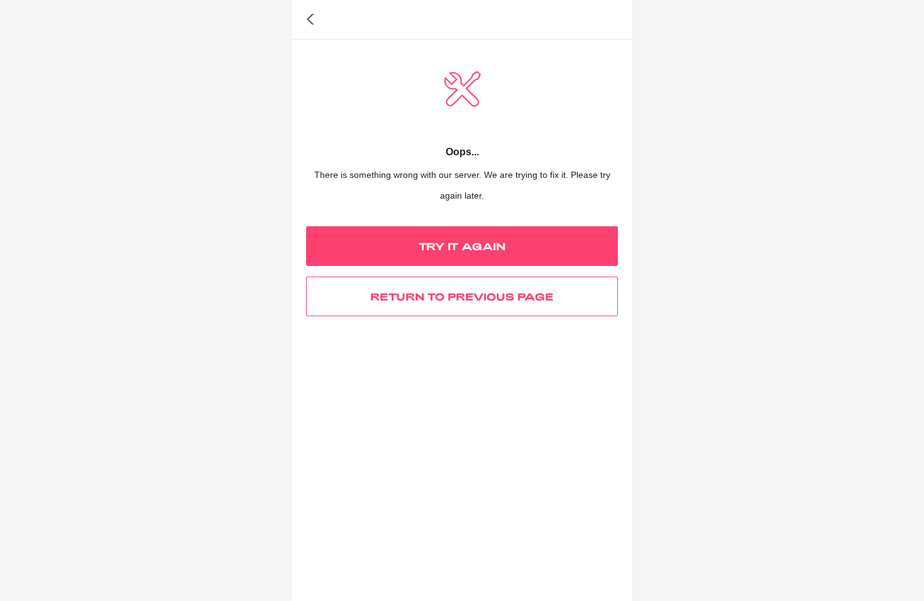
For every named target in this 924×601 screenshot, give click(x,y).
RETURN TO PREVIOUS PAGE (462, 296)
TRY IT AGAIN (462, 246)
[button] (310, 19)
